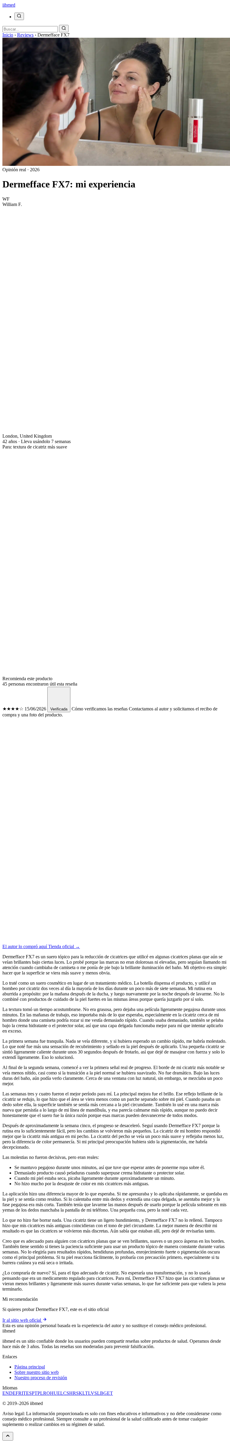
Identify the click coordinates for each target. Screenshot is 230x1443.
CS (66, 1393)
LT (85, 1393)
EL (60, 1393)
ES (29, 1393)
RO (46, 1393)
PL (40, 1393)
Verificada (58, 709)
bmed (8, 4)
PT (34, 1393)
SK (79, 1393)
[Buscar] (19, 16)
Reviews (25, 34)
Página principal (29, 1366)
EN (5, 1393)
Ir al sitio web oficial (22, 1320)
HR (72, 1393)
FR (19, 1393)
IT (24, 1393)
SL (97, 1393)
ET (110, 1393)
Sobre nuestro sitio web (36, 1372)
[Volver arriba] (7, 1436)
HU (53, 1393)
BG (103, 1393)
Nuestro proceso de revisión (40, 1377)
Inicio (7, 34)
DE (12, 1393)
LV (91, 1393)
